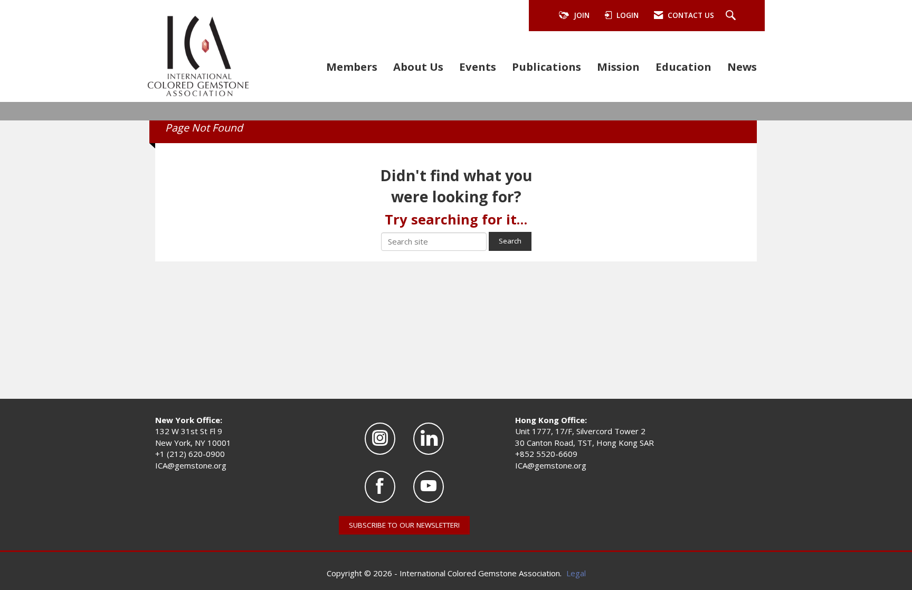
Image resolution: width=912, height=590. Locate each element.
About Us (418, 66)
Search (510, 241)
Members (351, 66)
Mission (618, 66)
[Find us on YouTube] (428, 487)
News (742, 66)
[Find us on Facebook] (380, 487)
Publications (546, 66)
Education (683, 66)
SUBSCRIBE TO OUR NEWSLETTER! (404, 525)
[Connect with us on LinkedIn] (428, 439)
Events (477, 66)
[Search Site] (732, 16)
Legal (576, 573)
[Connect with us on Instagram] (380, 439)
